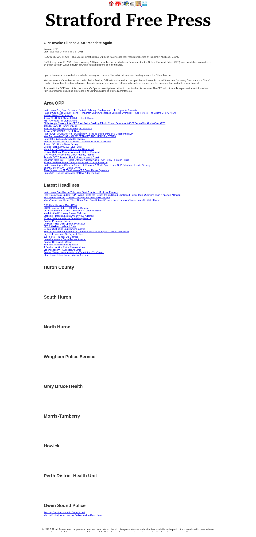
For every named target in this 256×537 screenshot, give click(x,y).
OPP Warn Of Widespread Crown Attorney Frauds (69, 154)
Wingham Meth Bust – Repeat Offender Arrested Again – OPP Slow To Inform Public (86, 160)
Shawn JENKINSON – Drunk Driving (62, 167)
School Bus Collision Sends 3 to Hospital (64, 139)
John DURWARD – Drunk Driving (60, 126)
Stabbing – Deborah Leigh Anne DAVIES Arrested (69, 216)
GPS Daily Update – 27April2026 (60, 205)
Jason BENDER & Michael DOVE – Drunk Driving (69, 118)
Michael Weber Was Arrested (58, 115)
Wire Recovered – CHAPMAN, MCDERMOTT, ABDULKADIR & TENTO (80, 136)
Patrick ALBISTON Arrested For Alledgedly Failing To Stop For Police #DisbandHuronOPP (89, 133)
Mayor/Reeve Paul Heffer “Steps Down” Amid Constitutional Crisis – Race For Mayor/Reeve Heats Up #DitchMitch (101, 200)
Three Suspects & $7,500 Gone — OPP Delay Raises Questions (76, 170)
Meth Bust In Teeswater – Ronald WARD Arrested (69, 149)
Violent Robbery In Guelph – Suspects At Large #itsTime (72, 210)
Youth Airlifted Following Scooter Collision (65, 213)
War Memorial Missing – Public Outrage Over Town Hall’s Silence (77, 197)
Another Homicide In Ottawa (58, 242)
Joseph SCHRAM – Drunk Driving (61, 144)
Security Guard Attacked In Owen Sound (64, 512)
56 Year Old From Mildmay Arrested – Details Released (71, 152)
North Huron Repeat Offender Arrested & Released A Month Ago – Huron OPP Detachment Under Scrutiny (97, 165)
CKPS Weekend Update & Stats (60, 226)
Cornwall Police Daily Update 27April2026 (64, 223)
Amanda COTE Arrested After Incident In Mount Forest (71, 157)
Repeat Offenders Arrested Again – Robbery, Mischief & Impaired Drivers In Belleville (86, 231)
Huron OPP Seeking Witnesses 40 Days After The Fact (72, 173)
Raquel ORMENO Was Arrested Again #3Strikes (68, 128)
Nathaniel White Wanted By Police (61, 244)
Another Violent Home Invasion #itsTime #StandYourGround (74, 252)
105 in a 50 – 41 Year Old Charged (61, 236)
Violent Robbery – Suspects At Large (62, 250)
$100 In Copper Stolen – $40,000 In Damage (66, 208)
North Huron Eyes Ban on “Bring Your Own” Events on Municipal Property (81, 192)
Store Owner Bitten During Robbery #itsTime (66, 255)
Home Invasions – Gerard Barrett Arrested (65, 239)
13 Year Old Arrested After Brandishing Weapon (67, 218)
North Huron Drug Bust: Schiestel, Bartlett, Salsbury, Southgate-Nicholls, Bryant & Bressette (90, 110)
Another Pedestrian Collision (58, 221)
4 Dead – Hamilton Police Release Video (64, 247)
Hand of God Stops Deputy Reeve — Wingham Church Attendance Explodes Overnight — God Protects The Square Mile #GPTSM (110, 113)
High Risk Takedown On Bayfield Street (64, 234)
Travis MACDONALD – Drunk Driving (62, 131)
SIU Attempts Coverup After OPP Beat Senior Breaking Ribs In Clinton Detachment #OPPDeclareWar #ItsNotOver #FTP (104, 123)
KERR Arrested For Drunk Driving (60, 120)
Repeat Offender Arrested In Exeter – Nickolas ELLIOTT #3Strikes (77, 141)
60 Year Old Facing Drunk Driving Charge (64, 229)
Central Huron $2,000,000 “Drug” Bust (63, 147)
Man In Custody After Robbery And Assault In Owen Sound (73, 515)
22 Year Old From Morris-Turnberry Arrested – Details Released (75, 162)
